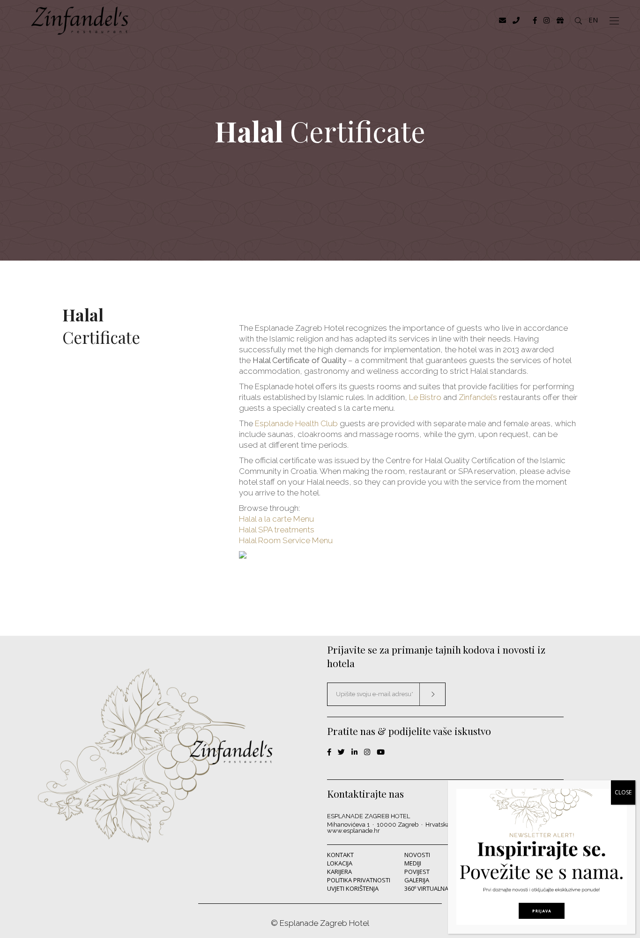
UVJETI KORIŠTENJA (353, 888)
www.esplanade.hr (353, 830)
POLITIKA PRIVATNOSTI (358, 880)
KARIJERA (339, 871)
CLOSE (623, 792)
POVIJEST (417, 871)
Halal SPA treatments (276, 529)
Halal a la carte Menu (276, 519)
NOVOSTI (417, 855)
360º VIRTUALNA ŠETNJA (436, 888)
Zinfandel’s (478, 397)
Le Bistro (425, 397)
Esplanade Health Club (296, 423)
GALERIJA (416, 880)
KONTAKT (340, 855)
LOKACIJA (339, 863)
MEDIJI (412, 863)
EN (593, 19)
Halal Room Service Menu (286, 540)
